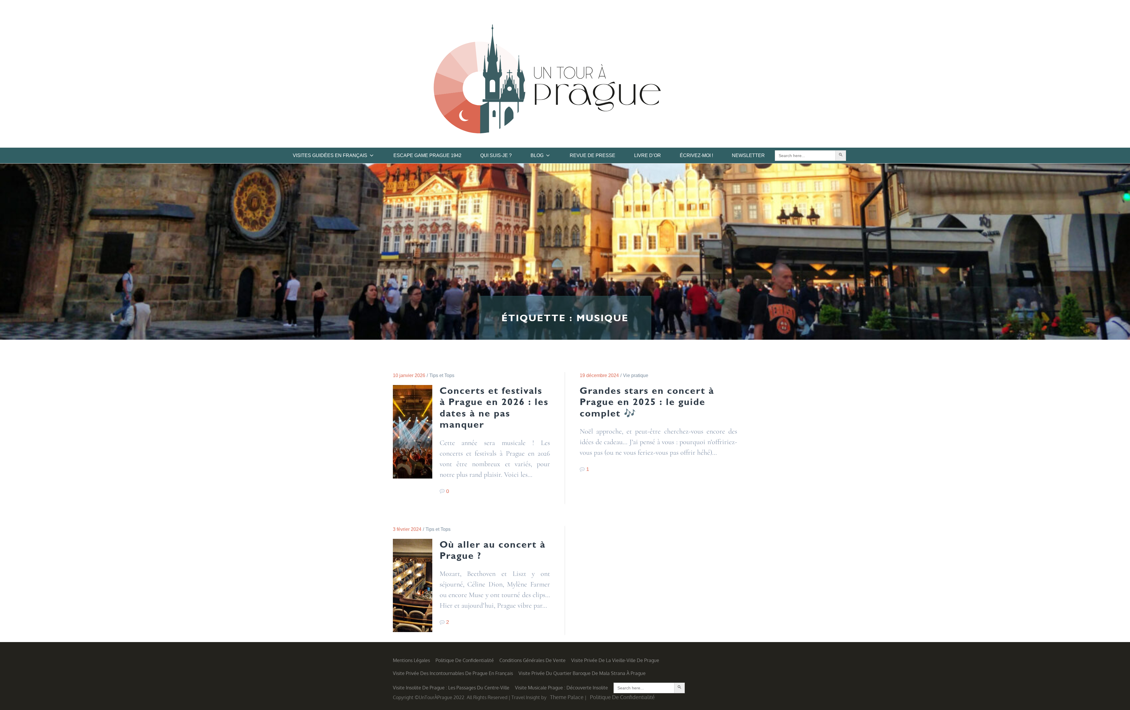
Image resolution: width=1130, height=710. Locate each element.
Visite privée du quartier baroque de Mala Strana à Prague (582, 673)
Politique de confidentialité (465, 660)
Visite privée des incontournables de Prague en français (453, 673)
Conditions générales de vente (532, 660)
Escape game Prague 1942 (427, 155)
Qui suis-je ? (496, 155)
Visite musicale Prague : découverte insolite (561, 688)
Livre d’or (647, 155)
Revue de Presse (592, 155)
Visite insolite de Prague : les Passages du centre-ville (451, 688)
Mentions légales (411, 660)
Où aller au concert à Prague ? (493, 550)
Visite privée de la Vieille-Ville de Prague (615, 660)
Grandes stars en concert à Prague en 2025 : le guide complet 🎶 (647, 402)
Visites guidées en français (330, 155)
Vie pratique (635, 375)
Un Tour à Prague (547, 81)
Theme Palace (567, 697)
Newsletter (748, 155)
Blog (537, 155)
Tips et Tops (441, 375)
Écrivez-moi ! (696, 155)
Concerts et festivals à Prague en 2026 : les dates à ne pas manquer (494, 407)
